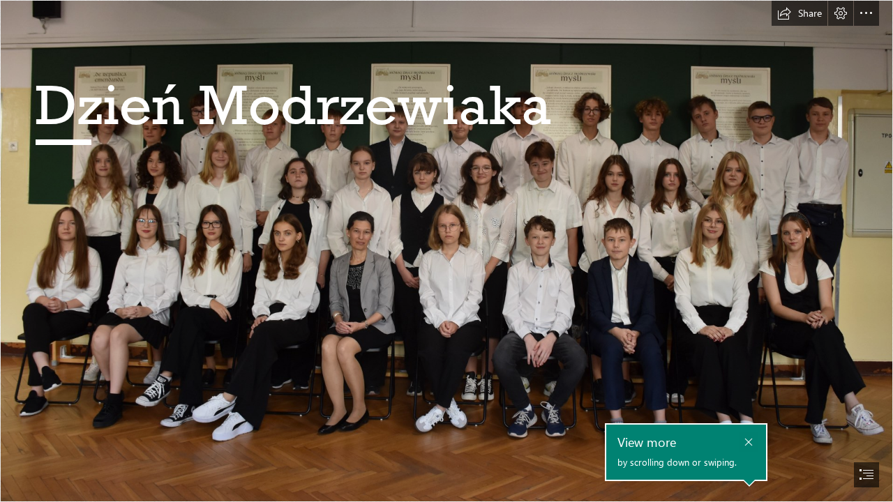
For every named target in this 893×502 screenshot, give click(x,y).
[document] (446, 251)
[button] (799, 13)
